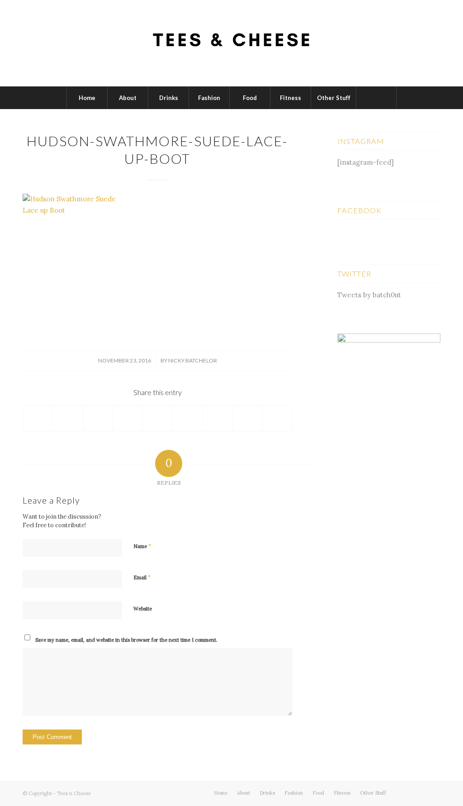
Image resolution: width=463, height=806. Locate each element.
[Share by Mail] (277, 418)
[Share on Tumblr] (187, 418)
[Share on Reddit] (247, 418)
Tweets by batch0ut (369, 295)
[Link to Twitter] (406, 792)
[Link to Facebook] (420, 792)
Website (142, 609)
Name (142, 546)
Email (142, 577)
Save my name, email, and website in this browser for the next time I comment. (126, 640)
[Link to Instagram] (433, 792)
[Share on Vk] (217, 418)
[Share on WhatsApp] (98, 418)
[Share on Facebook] (38, 418)
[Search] (376, 97)
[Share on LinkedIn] (157, 418)
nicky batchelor (192, 360)
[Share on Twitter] (68, 418)
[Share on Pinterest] (127, 418)
